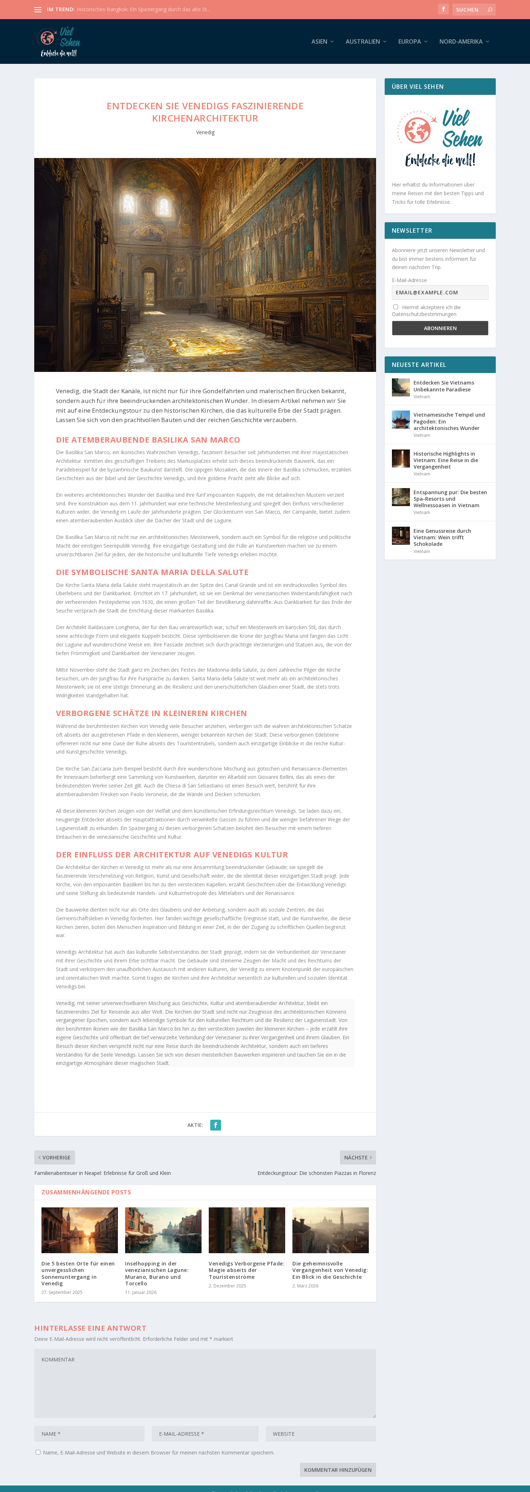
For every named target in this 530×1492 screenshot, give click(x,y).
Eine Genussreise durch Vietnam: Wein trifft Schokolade (442, 537)
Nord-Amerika (461, 42)
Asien (319, 42)
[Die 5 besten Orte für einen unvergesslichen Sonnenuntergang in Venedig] (79, 1230)
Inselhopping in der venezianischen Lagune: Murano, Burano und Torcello (157, 1273)
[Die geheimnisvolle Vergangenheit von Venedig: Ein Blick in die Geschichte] (330, 1230)
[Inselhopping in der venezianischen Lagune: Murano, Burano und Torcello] (163, 1230)
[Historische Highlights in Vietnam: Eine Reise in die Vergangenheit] (401, 458)
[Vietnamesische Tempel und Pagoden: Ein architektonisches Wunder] (401, 420)
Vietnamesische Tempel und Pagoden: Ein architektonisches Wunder (449, 421)
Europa (409, 42)
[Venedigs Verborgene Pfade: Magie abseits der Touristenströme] (247, 1230)
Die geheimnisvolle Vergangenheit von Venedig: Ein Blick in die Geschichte (330, 1270)
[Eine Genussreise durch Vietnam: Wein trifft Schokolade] (401, 536)
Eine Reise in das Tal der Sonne (113, 9)
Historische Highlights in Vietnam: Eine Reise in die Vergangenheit (446, 460)
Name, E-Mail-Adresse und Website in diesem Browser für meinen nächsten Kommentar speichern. (158, 1452)
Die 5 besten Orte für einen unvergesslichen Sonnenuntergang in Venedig (78, 1273)
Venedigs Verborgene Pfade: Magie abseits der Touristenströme (246, 1270)
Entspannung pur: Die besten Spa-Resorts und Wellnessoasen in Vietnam (450, 499)
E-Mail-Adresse (409, 280)
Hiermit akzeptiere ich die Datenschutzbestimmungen (426, 310)
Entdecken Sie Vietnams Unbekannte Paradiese (444, 385)
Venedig (205, 132)
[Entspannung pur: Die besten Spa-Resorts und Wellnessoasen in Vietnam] (401, 497)
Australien (363, 42)
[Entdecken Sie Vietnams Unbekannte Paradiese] (401, 387)
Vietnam (422, 397)
